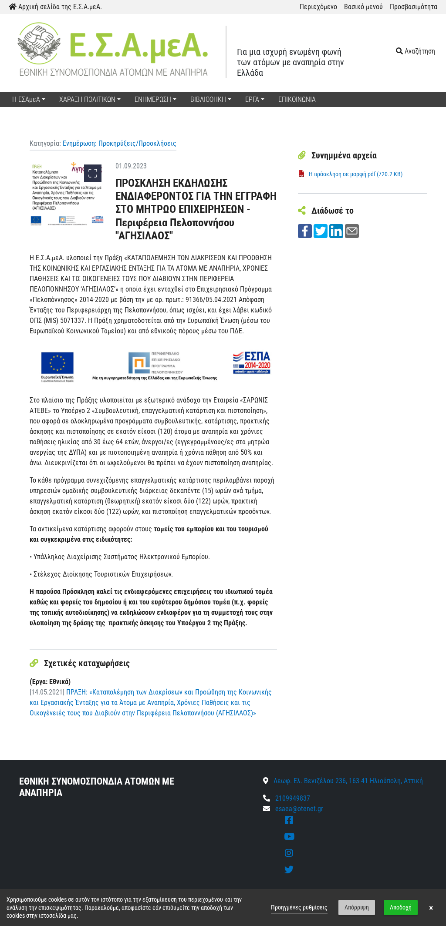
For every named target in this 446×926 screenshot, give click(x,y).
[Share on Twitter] (321, 230)
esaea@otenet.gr (299, 809)
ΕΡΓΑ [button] (252, 99)
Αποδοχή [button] (401, 907)
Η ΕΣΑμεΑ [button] (26, 99)
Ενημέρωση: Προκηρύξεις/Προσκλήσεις (119, 143)
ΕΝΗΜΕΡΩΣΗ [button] (153, 99)
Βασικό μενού (363, 7)
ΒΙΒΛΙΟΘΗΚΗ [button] (208, 99)
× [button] (431, 907)
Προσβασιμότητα (413, 7)
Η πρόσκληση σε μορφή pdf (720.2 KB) (355, 174)
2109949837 (292, 798)
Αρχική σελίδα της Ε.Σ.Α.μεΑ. (59, 7)
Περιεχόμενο (318, 7)
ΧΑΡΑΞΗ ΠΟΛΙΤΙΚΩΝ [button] (87, 99)
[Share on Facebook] (305, 230)
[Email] (352, 230)
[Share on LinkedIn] (336, 230)
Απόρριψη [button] (357, 907)
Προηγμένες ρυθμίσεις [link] (299, 907)
